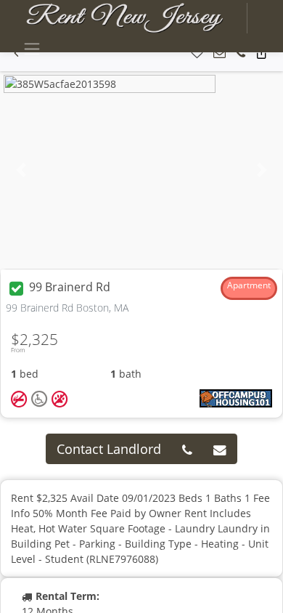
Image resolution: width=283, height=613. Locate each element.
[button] (197, 53)
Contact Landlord (109, 449)
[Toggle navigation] (32, 49)
